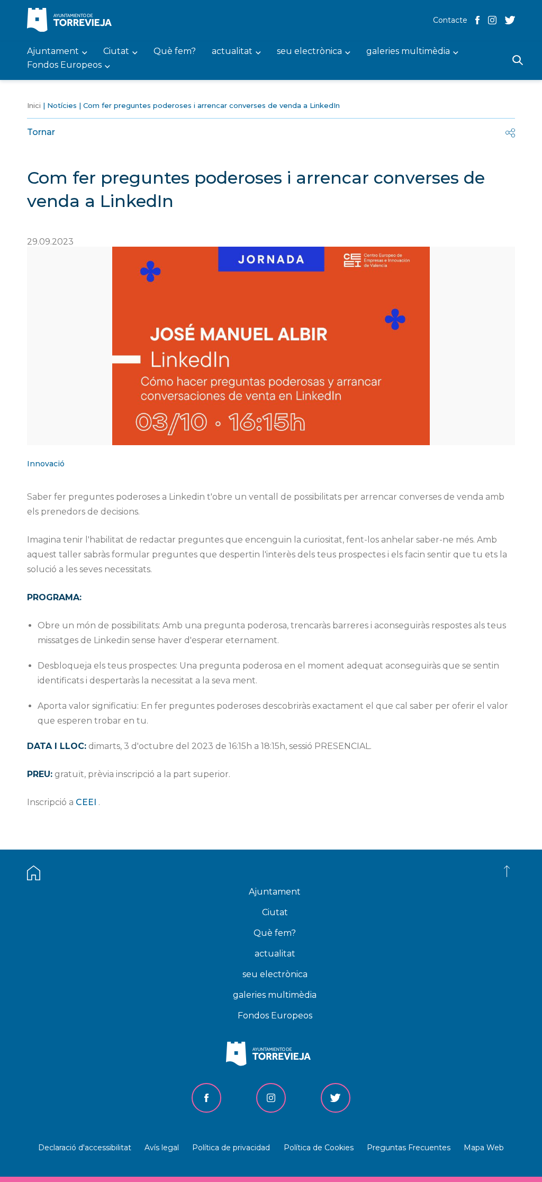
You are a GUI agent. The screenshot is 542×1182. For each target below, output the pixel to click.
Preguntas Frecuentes (408, 1147)
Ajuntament (275, 892)
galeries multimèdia (275, 995)
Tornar (41, 132)
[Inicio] (72, 21)
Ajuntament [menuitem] (53, 51)
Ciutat (275, 912)
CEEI (86, 802)
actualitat (275, 954)
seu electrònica (275, 974)
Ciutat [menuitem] (116, 51)
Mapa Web (484, 1147)
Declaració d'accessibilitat (84, 1147)
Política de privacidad (231, 1147)
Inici (34, 105)
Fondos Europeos (275, 1015)
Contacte (450, 20)
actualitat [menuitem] (232, 51)
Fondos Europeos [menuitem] (64, 65)
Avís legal (161, 1147)
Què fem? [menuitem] (174, 51)
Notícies (62, 105)
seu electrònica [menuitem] (309, 51)
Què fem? (275, 933)
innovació (46, 463)
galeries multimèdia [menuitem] (408, 51)
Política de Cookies (319, 1147)
